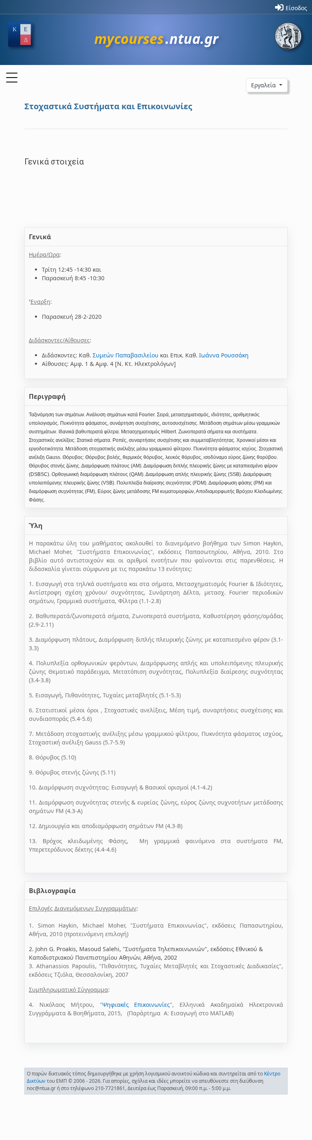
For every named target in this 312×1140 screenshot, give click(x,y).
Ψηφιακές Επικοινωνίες (136, 1004)
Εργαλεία (264, 85)
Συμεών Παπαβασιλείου (125, 355)
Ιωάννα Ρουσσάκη (224, 355)
